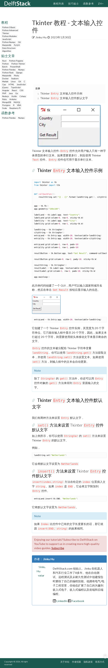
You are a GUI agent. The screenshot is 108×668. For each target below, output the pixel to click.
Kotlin (14, 96)
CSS (21, 90)
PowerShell (15, 66)
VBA (19, 105)
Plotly (16, 75)
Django (19, 72)
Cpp (4, 84)
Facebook (78, 601)
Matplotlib (6, 45)
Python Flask (8, 72)
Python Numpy (8, 42)
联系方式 (99, 661)
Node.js (5, 96)
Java (11, 93)
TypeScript (16, 87)
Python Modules (9, 36)
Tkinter (5, 33)
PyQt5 (17, 45)
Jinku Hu (41, 37)
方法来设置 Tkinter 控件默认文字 (68, 427)
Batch (4, 66)
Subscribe (57, 548)
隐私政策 (88, 661)
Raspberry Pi (15, 108)
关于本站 (64, 661)
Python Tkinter (18, 63)
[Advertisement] (70, 62)
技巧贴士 (73, 3)
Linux (13, 81)
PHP (4, 93)
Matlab (5, 81)
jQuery (5, 87)
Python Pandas (9, 69)
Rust (4, 61)
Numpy (21, 69)
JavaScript (6, 39)
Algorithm (6, 51)
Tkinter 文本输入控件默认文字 (64, 98)
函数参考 (88, 3)
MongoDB (6, 102)
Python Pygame (16, 61)
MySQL (17, 102)
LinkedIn (61, 601)
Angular (5, 90)
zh (100, 3)
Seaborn (15, 78)
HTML (11, 84)
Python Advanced (10, 30)
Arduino (12, 99)
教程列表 (58, 3)
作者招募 (76, 661)
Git (19, 42)
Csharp (23, 96)
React (14, 90)
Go (16, 93)
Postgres (6, 105)
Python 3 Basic (8, 27)
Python (5, 63)
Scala (4, 108)
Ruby (4, 99)
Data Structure (8, 48)
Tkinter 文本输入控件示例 (61, 93)
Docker (5, 78)
